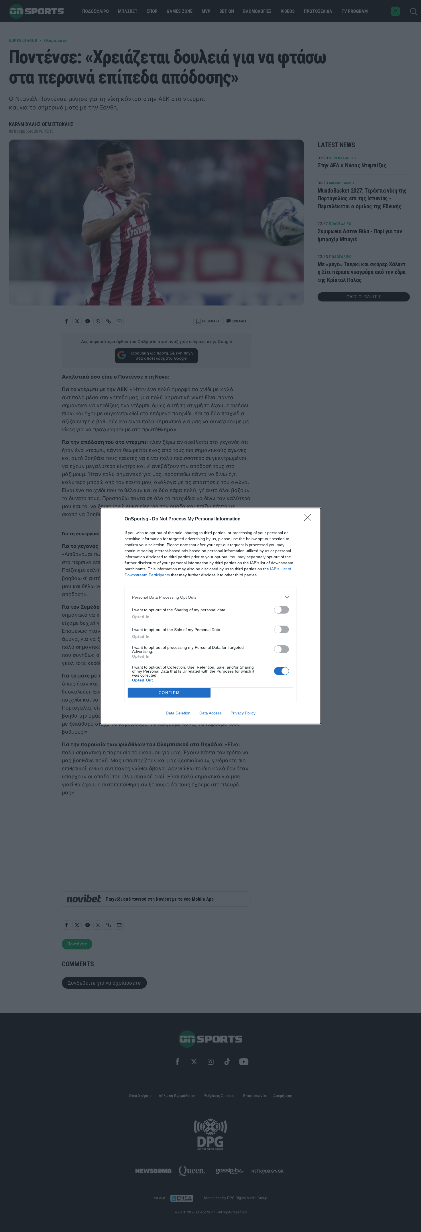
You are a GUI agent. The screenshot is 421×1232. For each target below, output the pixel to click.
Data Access (210, 713)
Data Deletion (178, 713)
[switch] (281, 610)
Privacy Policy (243, 713)
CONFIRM (169, 693)
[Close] (309, 519)
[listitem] (210, 597)
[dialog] (210, 616)
